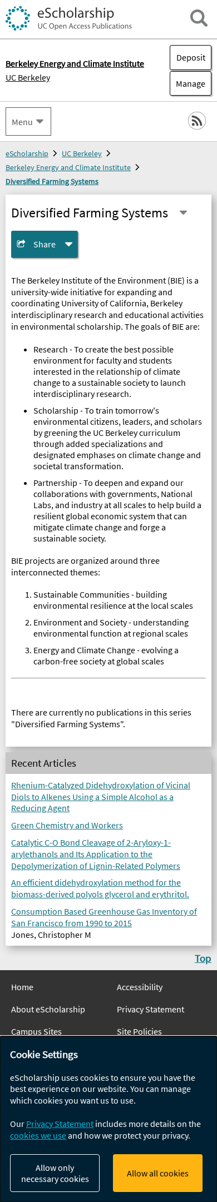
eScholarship (27, 153)
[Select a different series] (183, 212)
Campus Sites (36, 1031)
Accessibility (139, 986)
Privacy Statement (150, 1009)
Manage (187, 83)
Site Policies (139, 1031)
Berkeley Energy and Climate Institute (68, 167)
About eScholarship (48, 1009)
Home (22, 986)
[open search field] (198, 18)
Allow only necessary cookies (55, 1173)
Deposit (190, 57)
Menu (22, 121)
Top (203, 958)
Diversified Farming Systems (52, 181)
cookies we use (38, 1135)
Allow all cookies (158, 1173)
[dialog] (108, 1119)
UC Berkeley (28, 77)
